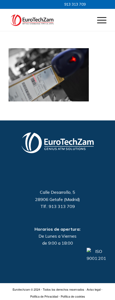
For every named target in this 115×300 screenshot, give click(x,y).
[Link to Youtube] (44, 4)
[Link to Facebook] (39, 4)
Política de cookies (73, 296)
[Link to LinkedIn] (34, 4)
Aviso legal (94, 289)
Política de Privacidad (44, 296)
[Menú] (99, 20)
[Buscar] (86, 20)
